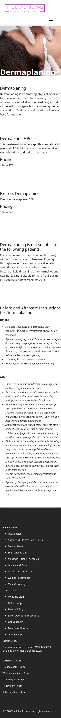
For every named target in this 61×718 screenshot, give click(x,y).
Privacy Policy (15, 609)
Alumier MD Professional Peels (25, 540)
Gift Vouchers (15, 621)
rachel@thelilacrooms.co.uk (26, 650)
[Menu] (51, 19)
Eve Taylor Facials (18, 552)
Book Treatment (10, 172)
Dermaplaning (16, 546)
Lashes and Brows (18, 565)
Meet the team (16, 596)
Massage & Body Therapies (23, 558)
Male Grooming (17, 584)
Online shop (15, 634)
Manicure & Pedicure (20, 571)
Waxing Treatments (19, 577)
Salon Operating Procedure (23, 615)
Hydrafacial (14, 533)
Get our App (15, 603)
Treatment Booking (18, 628)
